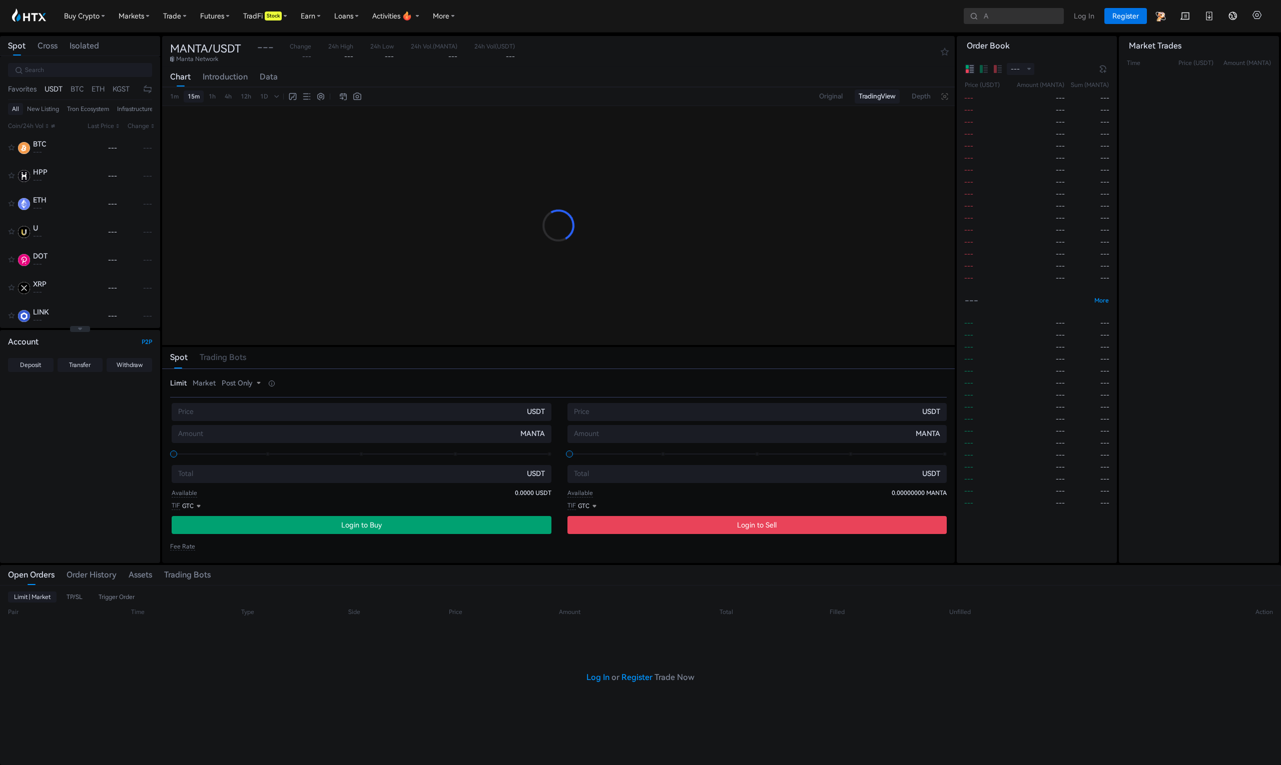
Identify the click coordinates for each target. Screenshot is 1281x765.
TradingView (877, 96)
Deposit (30, 365)
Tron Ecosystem (88, 109)
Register (637, 677)
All (15, 109)
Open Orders (31, 575)
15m (194, 96)
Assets (140, 575)
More (1101, 300)
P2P (147, 342)
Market (204, 383)
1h (212, 96)
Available (184, 493)
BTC (77, 89)
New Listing (43, 109)
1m (174, 96)
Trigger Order (117, 597)
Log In (597, 677)
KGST (121, 89)
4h (228, 96)
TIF (176, 505)
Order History (92, 575)
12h (246, 96)
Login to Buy (361, 525)
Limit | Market (32, 597)
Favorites (22, 89)
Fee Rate (182, 546)
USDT (54, 89)
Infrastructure (135, 109)
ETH (98, 89)
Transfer (80, 365)
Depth (921, 96)
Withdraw (130, 365)
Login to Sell (757, 525)
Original (831, 96)
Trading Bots (187, 575)
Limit (178, 383)
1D (264, 96)
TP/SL (75, 597)
